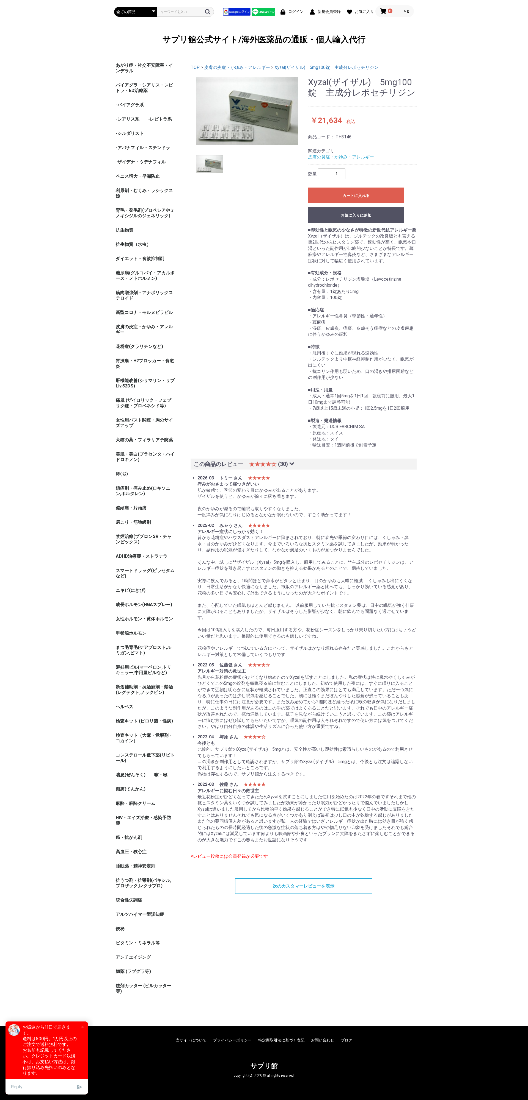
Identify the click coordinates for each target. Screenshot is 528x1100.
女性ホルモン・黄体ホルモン (144, 618)
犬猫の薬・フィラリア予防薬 (144, 439)
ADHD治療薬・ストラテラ (141, 556)
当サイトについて (191, 1040)
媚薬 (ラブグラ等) (133, 971)
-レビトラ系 (160, 119)
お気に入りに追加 (356, 215)
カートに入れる (356, 195)
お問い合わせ (322, 1040)
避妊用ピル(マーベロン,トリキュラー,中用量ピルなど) (143, 670)
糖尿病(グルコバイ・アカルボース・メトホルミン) (145, 275)
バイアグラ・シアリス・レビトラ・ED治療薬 (144, 87)
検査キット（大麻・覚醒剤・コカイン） (144, 738)
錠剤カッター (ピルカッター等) (143, 988)
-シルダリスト (130, 133)
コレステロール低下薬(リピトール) (145, 757)
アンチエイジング (133, 957)
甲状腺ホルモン (131, 633)
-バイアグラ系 (130, 104)
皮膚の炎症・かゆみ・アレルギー (144, 329)
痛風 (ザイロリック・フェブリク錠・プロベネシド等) (143, 403)
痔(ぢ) (122, 473)
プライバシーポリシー (232, 1040)
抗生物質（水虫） (133, 244)
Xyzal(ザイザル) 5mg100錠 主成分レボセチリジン (326, 67)
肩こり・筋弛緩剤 (133, 522)
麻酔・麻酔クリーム (135, 803)
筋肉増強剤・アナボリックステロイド (144, 295)
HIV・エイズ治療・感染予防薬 (143, 820)
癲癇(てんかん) (130, 789)
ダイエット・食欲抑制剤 (140, 258)
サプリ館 (264, 1066)
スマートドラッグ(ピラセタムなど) (145, 573)
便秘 (120, 928)
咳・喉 (160, 774)
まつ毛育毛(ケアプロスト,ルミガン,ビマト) (143, 650)
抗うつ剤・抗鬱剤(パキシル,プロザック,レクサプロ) (143, 883)
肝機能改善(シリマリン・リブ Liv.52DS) (145, 383)
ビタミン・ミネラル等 (138, 942)
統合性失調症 (129, 900)
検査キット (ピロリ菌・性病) (144, 721)
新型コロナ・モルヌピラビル (144, 312)
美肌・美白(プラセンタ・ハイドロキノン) (145, 456)
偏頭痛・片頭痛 (131, 507)
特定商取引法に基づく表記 (281, 1040)
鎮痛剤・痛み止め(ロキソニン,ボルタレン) (143, 490)
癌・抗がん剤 (129, 837)
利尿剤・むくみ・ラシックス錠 (144, 193)
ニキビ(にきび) (130, 590)
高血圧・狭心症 (131, 851)
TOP (195, 67)
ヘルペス (124, 706)
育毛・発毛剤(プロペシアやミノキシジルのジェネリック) (145, 213)
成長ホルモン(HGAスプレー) (144, 604)
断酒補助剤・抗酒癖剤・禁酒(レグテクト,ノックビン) (144, 689)
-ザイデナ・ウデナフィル (141, 161)
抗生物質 (124, 230)
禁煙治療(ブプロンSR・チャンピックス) (144, 539)
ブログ (346, 1040)
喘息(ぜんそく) (130, 774)
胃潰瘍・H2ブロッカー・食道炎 (145, 363)
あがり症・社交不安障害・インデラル (144, 68)
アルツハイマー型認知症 (140, 914)
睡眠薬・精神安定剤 (135, 866)
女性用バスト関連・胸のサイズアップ (144, 422)
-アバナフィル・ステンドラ (143, 147)
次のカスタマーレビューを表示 (303, 886)
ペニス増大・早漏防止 (138, 176)
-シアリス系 (127, 119)
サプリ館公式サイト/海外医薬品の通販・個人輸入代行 (264, 39)
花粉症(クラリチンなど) (139, 346)
